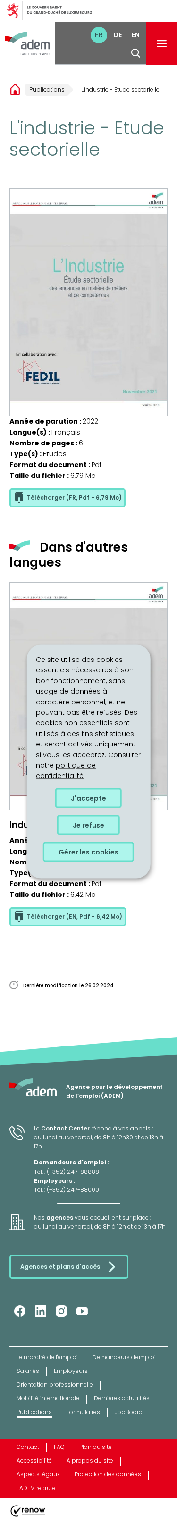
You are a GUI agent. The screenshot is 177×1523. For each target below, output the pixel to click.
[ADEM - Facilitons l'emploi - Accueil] (27, 43)
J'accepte (88, 798)
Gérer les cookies (88, 851)
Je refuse (88, 824)
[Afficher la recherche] (135, 53)
